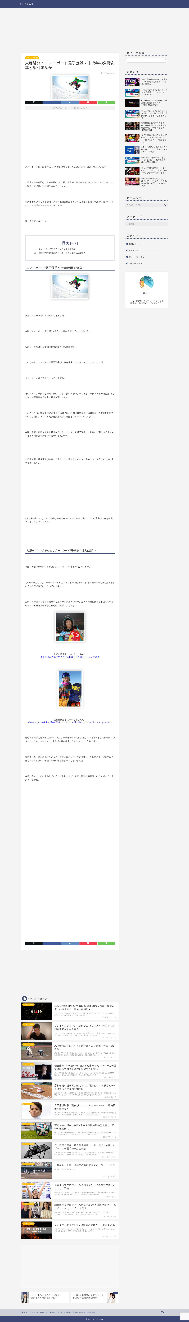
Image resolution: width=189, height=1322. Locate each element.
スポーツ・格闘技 (32, 58)
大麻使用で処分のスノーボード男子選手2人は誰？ (62, 253)
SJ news (26, 3)
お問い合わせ (135, 244)
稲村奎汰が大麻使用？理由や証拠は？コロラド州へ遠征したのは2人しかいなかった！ (70, 722)
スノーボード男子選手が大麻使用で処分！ (58, 249)
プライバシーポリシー (138, 257)
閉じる (74, 243)
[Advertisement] (70, 31)
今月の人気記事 (135, 263)
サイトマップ (135, 250)
